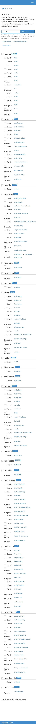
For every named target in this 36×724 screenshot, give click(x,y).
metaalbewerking (19, 492)
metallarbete (18, 254)
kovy (15, 58)
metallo (16, 93)
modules (17, 287)
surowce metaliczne (20, 162)
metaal (16, 65)
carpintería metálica (20, 250)
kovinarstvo (17, 246)
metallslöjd (28, 254)
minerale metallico (19, 154)
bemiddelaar (18, 304)
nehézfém (17, 577)
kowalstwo (17, 237)
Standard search (28, 32)
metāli (16, 97)
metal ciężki (18, 589)
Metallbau (17, 217)
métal (16, 76)
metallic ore (17, 130)
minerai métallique (20, 138)
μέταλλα (17, 85)
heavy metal (18, 561)
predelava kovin (19, 531)
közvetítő (17, 323)
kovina (16, 109)
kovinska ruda (18, 170)
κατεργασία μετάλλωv (22, 507)
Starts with (7, 42)
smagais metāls (19, 585)
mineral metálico (19, 175)
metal (16, 61)
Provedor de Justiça (20, 339)
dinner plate (18, 455)
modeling (17, 682)
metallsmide (18, 257)
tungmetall (17, 606)
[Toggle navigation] (32, 2)
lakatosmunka (18, 226)
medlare (16, 352)
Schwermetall (18, 569)
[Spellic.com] (4, 2)
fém (15, 89)
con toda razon (19, 692)
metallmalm (17, 179)
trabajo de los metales (21, 536)
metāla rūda (18, 158)
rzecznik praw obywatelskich (23, 335)
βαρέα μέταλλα (20, 573)
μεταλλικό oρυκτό (20, 146)
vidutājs (16, 331)
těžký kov (17, 550)
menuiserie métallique (21, 213)
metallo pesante (19, 581)
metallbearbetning (19, 540)
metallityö (17, 495)
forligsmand (18, 300)
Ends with (7, 45)
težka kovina (18, 597)
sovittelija (17, 311)
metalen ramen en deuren (22, 206)
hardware (17, 371)
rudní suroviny (18, 123)
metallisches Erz (19, 142)
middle (16, 362)
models (16, 189)
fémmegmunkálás (19, 511)
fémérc (16, 150)
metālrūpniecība (19, 233)
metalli (16, 73)
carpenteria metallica (20, 230)
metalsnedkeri (18, 202)
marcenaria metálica (20, 241)
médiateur (17, 315)
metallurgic (17, 380)
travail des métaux (20, 499)
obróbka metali (18, 523)
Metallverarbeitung (20, 503)
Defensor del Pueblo (20, 348)
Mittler (16, 413)
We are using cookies (7, 722)
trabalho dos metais (20, 527)
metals (16, 69)
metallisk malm (18, 127)
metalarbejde (18, 488)
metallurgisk (18, 267)
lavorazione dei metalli (21, 515)
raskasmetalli (18, 565)
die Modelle (17, 474)
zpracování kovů (19, 484)
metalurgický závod (20, 198)
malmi (16, 134)
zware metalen (18, 558)
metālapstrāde (18, 519)
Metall (16, 81)
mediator (17, 308)
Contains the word (20, 42)
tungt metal (17, 554)
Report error (8, 9)
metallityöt (17, 210)
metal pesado (18, 593)
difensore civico (19, 327)
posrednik (17, 343)
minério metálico (19, 166)
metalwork (17, 465)
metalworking (18, 623)
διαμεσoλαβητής (20, 319)
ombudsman (18, 296)
